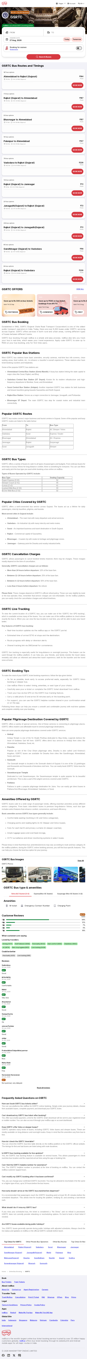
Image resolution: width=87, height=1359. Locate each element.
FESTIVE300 (13, 312)
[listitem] (6, 297)
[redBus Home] (4, 3)
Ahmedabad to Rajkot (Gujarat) (20, 76)
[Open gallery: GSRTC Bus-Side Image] (65, 874)
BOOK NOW (77, 85)
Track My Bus (7, 1297)
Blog (67, 1297)
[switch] (79, 48)
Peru (72, 1320)
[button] (24, 32)
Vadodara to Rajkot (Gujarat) (19, 162)
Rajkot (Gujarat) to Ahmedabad (20, 98)
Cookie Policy (39, 1305)
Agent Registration (31, 1290)
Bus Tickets (6, 1282)
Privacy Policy (25, 1305)
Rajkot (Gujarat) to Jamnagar (19, 184)
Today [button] (66, 39)
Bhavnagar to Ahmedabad (18, 119)
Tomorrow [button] (77, 39)
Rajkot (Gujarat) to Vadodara (19, 270)
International (7, 1326)
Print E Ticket (33, 1297)
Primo (73, 1297)
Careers (45, 1290)
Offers (59, 1297)
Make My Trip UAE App (44, 1313)
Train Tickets (19, 1282)
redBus (5, 1313)
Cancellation (20, 1297)
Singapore (23, 1320)
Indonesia (12, 1320)
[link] (18, 305)
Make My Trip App (26, 1313)
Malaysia (33, 1320)
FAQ (43, 1297)
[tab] (20, 893)
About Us (5, 1290)
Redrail (13, 1313)
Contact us (16, 1290)
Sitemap (50, 1297)
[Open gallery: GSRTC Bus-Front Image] (14, 874)
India (4, 1320)
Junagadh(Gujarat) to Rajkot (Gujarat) (24, 205)
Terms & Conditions (10, 1305)
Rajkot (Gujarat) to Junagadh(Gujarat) (24, 227)
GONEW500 (48, 312)
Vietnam (43, 1320)
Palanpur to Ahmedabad (17, 141)
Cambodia (53, 1320)
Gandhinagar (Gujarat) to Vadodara (23, 249)
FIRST (80, 312)
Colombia (64, 1320)
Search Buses (45, 57)
